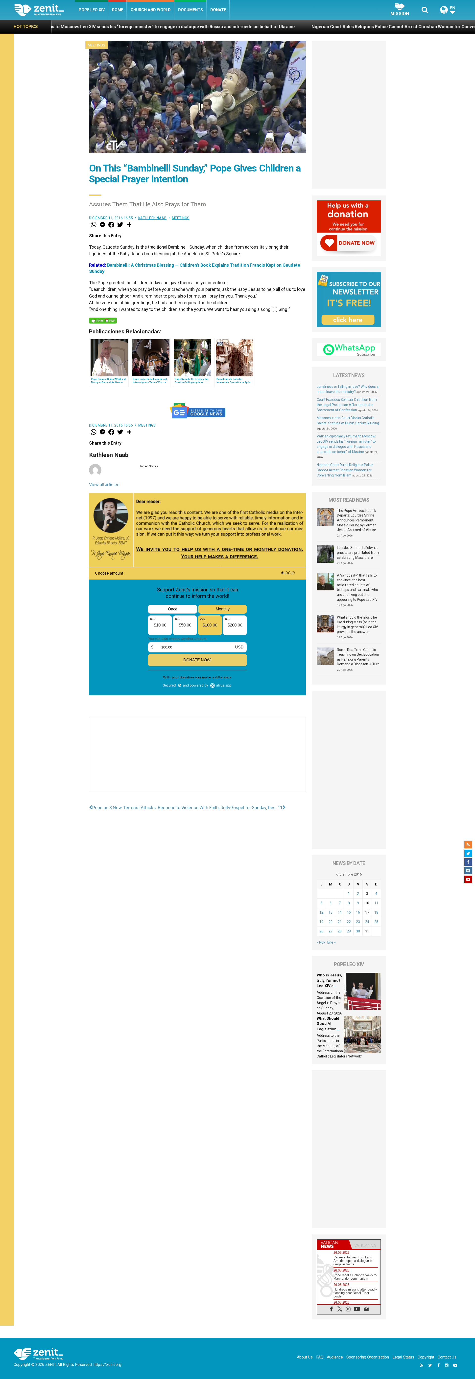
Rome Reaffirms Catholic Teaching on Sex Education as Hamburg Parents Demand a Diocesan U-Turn (358, 657)
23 (358, 922)
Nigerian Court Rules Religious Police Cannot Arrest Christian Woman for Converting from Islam (290, 26)
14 (340, 912)
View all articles (104, 484)
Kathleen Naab (152, 218)
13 (330, 912)
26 (321, 931)
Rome (117, 9)
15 (349, 912)
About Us (305, 1357)
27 (330, 931)
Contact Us (447, 1357)
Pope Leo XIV (92, 9)
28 (340, 931)
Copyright (426, 1357)
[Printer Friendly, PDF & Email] (103, 320)
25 (376, 922)
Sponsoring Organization (367, 1357)
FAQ (319, 1357)
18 (376, 912)
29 (349, 931)
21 (340, 922)
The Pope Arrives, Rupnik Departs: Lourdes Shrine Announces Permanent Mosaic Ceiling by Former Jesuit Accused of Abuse (356, 520)
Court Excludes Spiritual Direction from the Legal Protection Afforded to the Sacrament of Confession (347, 405)
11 (376, 903)
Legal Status (403, 1357)
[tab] (333, 1244)
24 (367, 922)
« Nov (321, 942)
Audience (335, 1357)
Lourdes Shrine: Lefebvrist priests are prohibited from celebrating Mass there (358, 552)
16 (358, 912)
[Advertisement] (197, 759)
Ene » (331, 942)
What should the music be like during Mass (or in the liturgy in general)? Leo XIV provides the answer (357, 624)
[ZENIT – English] (44, 10)
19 (321, 922)
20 (330, 922)
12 (321, 912)
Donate (218, 9)
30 (358, 931)
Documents (190, 9)
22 (349, 922)
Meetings (96, 45)
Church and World (151, 9)
